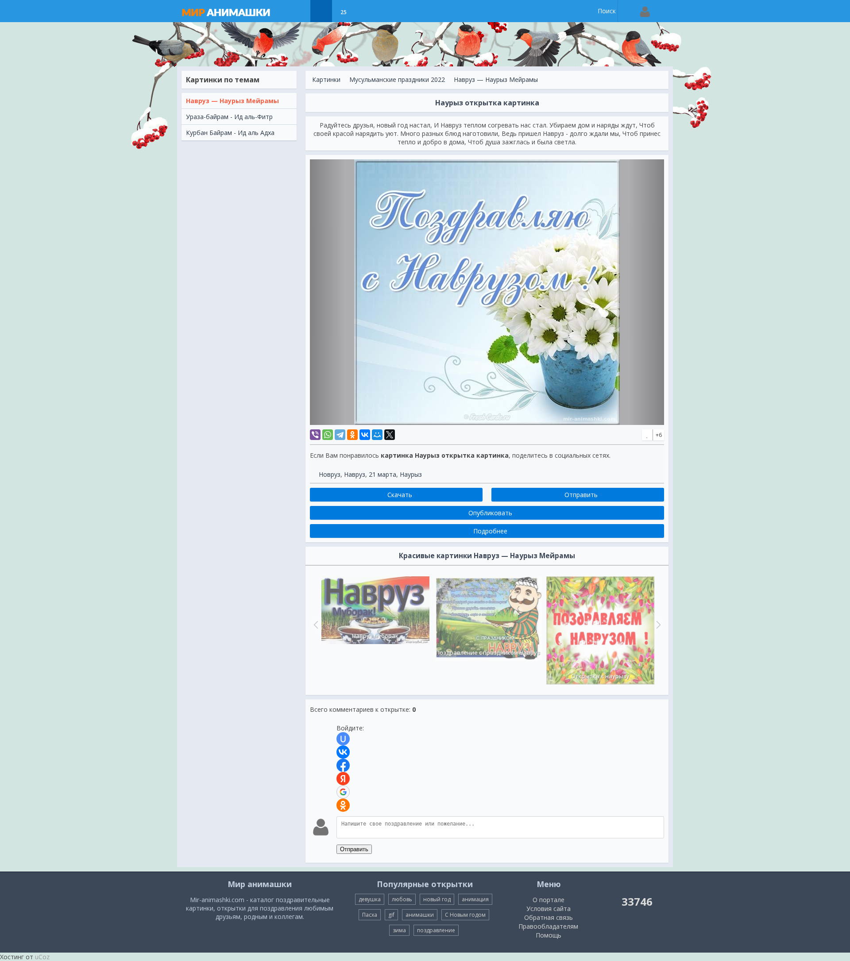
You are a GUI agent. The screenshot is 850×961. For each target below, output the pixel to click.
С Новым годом (465, 915)
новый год (437, 899)
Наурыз (411, 474)
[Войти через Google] (343, 792)
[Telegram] (340, 434)
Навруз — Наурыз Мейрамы (232, 100)
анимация (475, 899)
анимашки (420, 915)
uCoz (42, 957)
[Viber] (315, 434)
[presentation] (315, 624)
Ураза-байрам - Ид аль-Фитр (229, 116)
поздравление (436, 930)
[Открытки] (299, 11)
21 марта (382, 474)
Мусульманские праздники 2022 (397, 79)
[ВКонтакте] (364, 434)
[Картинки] (321, 11)
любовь (402, 899)
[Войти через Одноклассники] (343, 805)
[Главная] (235, 11)
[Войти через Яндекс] (343, 778)
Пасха (369, 915)
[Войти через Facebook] (343, 765)
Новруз (329, 474)
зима (399, 930)
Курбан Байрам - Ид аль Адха (230, 132)
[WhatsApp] (327, 434)
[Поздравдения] (365, 11)
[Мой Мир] (377, 434)
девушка (370, 899)
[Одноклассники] (352, 434)
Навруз (354, 474)
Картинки (326, 79)
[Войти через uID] (343, 738)
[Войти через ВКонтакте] (343, 752)
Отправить (354, 849)
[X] (389, 434)
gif (391, 915)
